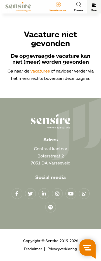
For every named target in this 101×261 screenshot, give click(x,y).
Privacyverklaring (62, 248)
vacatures (40, 71)
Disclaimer (33, 248)
